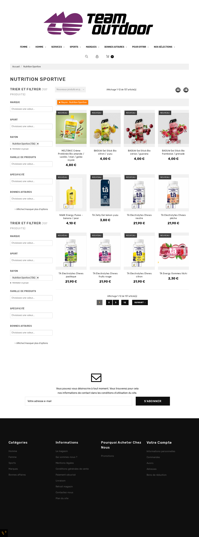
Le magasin (62, 451)
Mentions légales (65, 463)
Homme (39, 47)
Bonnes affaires (114, 47)
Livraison (61, 480)
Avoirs (150, 463)
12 (125, 302)
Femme (24, 47)
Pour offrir (139, 47)
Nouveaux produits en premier (71, 89)
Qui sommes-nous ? (66, 457)
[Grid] (178, 90)
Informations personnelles (161, 451)
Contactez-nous (64, 492)
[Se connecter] (97, 56)
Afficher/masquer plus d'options (32, 209)
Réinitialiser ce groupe (20, 149)
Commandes (153, 457)
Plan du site (62, 498)
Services (56, 47)
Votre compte (159, 442)
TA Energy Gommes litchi (173, 273)
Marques (91, 47)
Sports (74, 47)
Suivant (139, 302)
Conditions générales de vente (72, 468)
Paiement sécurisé (66, 474)
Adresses (152, 469)
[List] (186, 90)
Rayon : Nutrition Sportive (74, 102)
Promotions (107, 456)
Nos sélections (163, 47)
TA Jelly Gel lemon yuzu (105, 215)
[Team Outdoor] (99, 23)
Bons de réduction (157, 475)
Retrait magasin (64, 486)
